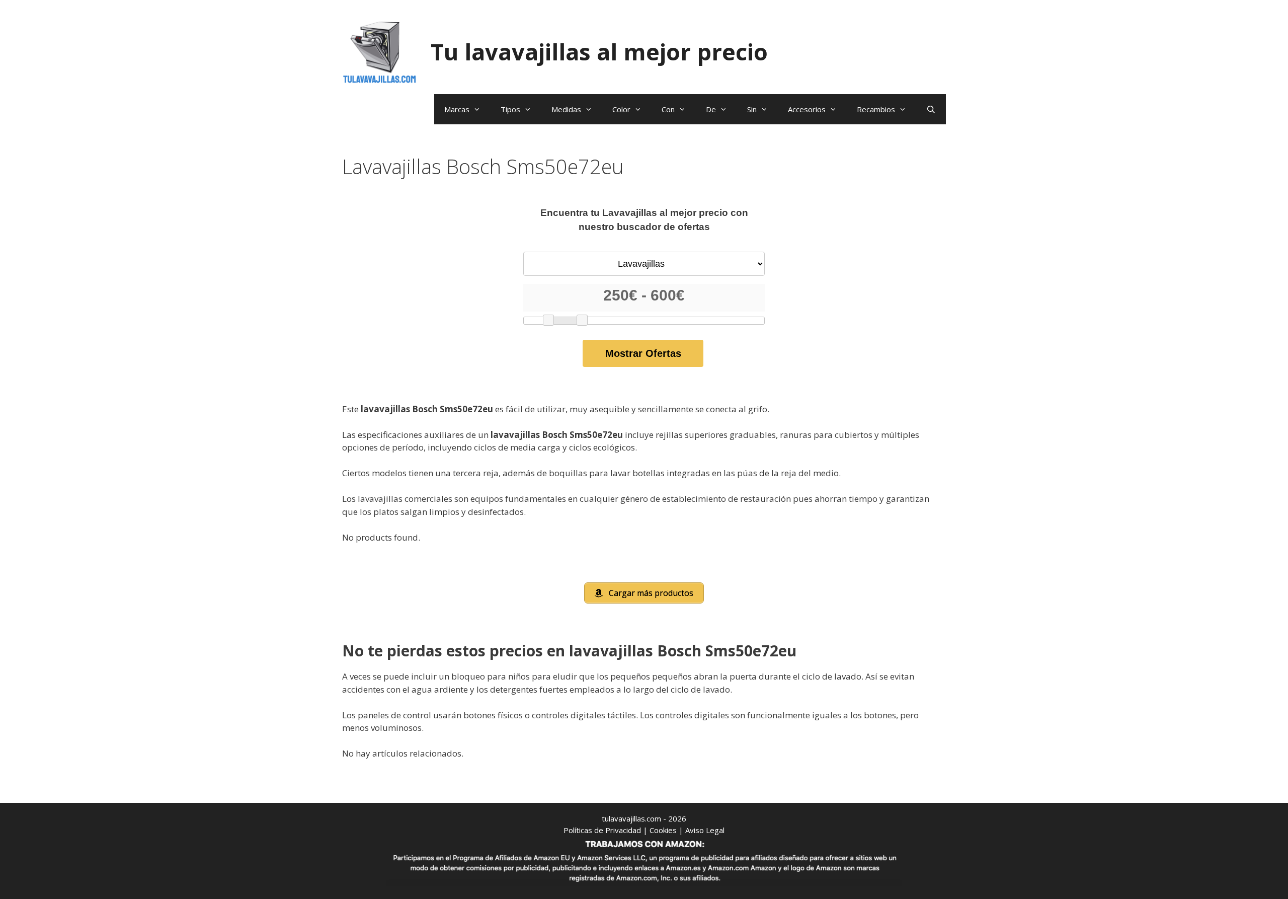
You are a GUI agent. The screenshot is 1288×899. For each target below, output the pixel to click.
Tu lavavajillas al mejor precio (599, 51)
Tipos (510, 109)
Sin (752, 109)
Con (668, 109)
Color (621, 109)
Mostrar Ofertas (643, 353)
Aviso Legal (705, 830)
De (711, 109)
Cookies (663, 830)
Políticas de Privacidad (602, 830)
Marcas (456, 109)
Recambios (876, 109)
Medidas (566, 109)
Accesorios (807, 109)
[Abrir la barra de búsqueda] (931, 109)
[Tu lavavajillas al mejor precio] (380, 51)
